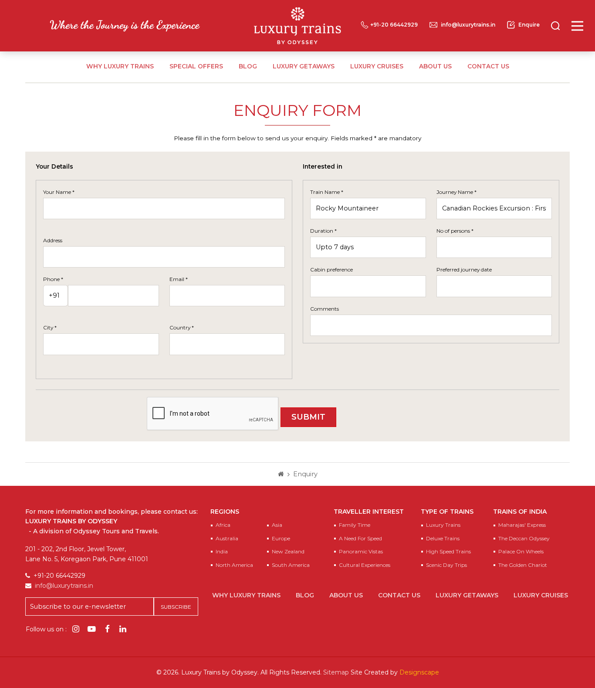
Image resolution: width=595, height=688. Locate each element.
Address (52, 240)
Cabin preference (331, 269)
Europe (281, 538)
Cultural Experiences (364, 565)
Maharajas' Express (522, 525)
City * (50, 327)
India (222, 551)
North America (234, 565)
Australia (227, 538)
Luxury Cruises (376, 66)
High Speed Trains (448, 551)
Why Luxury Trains (120, 66)
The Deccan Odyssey (524, 538)
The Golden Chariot (522, 565)
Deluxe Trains (443, 538)
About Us (435, 66)
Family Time (354, 525)
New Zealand (288, 551)
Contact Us (488, 66)
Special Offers (196, 66)
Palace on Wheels (521, 551)
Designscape (419, 672)
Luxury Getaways (304, 66)
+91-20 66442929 (394, 24)
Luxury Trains (443, 525)
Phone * (53, 279)
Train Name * (326, 192)
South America (291, 565)
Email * (178, 279)
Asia (277, 525)
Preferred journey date (464, 269)
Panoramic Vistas (361, 551)
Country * (181, 327)
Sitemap (336, 672)
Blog (248, 66)
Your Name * (58, 192)
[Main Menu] (577, 26)
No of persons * (454, 230)
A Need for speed (360, 538)
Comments (324, 308)
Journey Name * (456, 192)
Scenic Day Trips (446, 565)
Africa (223, 525)
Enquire (529, 24)
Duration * (323, 230)
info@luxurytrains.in (468, 24)
